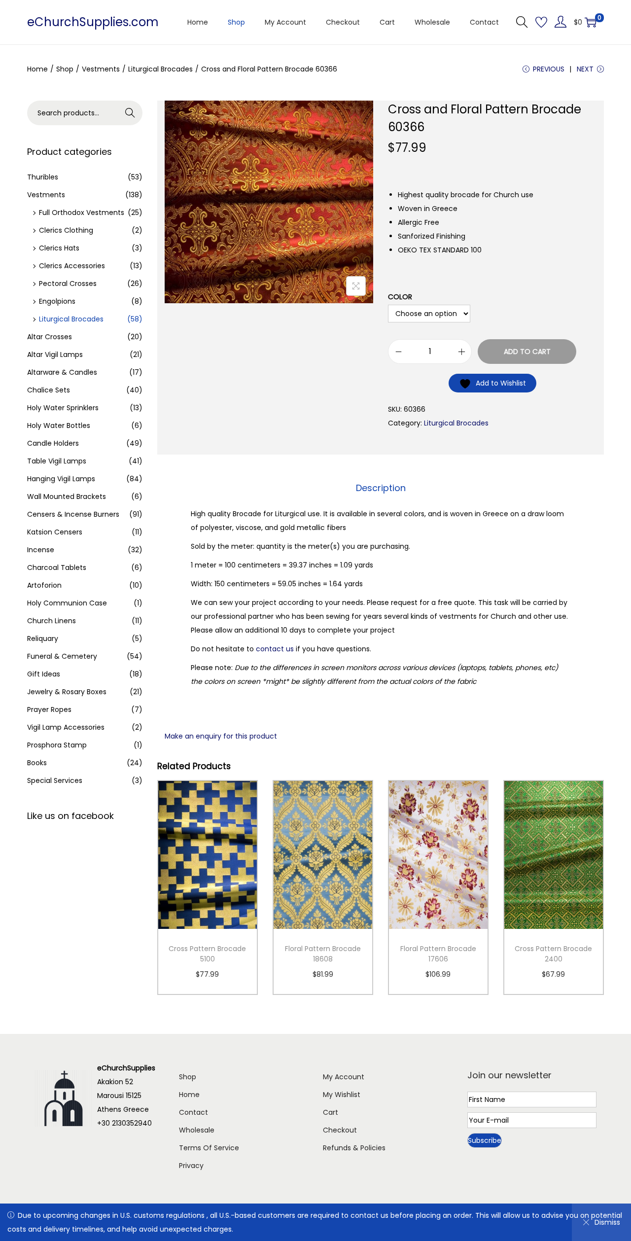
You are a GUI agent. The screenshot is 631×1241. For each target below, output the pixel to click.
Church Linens (51, 621)
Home (37, 69)
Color (400, 297)
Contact (193, 1112)
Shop (64, 69)
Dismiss (607, 1222)
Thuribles (42, 177)
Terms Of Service (209, 1148)
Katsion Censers (54, 532)
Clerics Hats (59, 248)
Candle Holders (53, 443)
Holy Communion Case (67, 603)
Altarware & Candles (62, 372)
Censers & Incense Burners (73, 514)
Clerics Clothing (66, 230)
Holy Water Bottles (58, 425)
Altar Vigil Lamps (55, 354)
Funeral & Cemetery (62, 656)
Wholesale (196, 1130)
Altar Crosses (49, 337)
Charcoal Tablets (56, 567)
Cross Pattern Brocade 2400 (553, 954)
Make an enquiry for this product (221, 736)
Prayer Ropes (49, 709)
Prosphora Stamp (57, 745)
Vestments (101, 69)
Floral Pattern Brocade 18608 (323, 954)
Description (381, 488)
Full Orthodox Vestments (81, 212)
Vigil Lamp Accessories (66, 727)
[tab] (381, 488)
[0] (590, 22)
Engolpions (57, 301)
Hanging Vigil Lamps (61, 479)
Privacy (191, 1165)
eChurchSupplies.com (93, 22)
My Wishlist (341, 1094)
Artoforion (44, 585)
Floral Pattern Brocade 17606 (438, 954)
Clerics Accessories (72, 266)
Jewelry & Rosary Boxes (66, 692)
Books (37, 763)
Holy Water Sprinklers (63, 408)
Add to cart (527, 351)
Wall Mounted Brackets (66, 496)
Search (130, 113)
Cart (330, 1112)
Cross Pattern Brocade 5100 (207, 954)
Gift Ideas (43, 674)
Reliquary (42, 638)
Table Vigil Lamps (56, 461)
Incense (40, 550)
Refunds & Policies (354, 1148)
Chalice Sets (48, 390)
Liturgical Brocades (160, 69)
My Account (343, 1077)
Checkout (340, 1130)
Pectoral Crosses (68, 283)
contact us (275, 649)
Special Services (54, 780)
